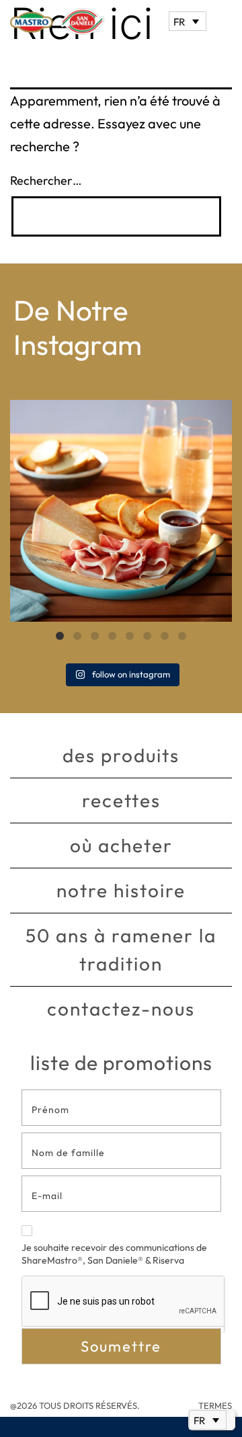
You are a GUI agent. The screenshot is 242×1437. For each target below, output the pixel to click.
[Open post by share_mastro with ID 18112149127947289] (121, 511)
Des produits (121, 755)
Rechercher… (46, 180)
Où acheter (121, 845)
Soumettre (121, 1346)
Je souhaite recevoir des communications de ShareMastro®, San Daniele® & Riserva (114, 1254)
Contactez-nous (121, 1008)
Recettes (121, 800)
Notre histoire (121, 890)
